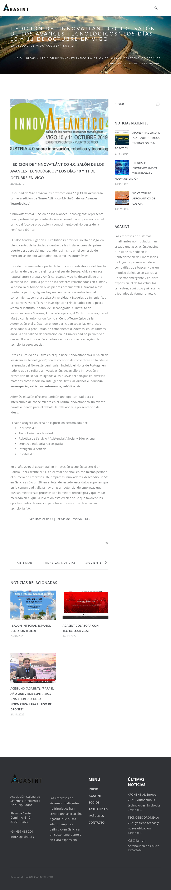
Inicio (17, 58)
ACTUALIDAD (98, 809)
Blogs (31, 58)
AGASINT (95, 796)
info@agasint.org (22, 837)
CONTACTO (96, 822)
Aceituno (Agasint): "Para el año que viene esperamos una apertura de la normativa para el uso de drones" (32, 698)
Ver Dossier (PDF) (41, 519)
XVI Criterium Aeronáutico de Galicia (143, 198)
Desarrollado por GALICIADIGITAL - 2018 (31, 877)
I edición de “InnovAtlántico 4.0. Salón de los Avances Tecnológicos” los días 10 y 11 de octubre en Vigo (57, 171)
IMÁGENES (96, 816)
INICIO (93, 789)
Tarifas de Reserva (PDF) (72, 519)
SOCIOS (94, 802)
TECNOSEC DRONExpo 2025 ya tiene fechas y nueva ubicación (143, 822)
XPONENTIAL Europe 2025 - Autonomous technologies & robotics (144, 799)
